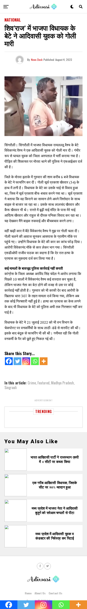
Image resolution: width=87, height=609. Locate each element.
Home (28, 593)
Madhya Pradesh (62, 383)
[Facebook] (9, 361)
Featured (43, 383)
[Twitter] (17, 361)
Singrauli (10, 387)
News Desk (36, 59)
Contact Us (55, 593)
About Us (40, 593)
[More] (44, 361)
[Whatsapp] (35, 361)
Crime (32, 383)
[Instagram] (26, 361)
